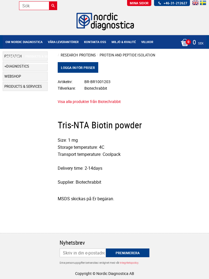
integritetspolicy (129, 263)
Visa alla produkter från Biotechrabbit (89, 101)
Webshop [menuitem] (12, 56)
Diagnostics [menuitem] (17, 66)
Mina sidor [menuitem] (139, 3)
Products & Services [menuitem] (41, 56)
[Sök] (53, 6)
